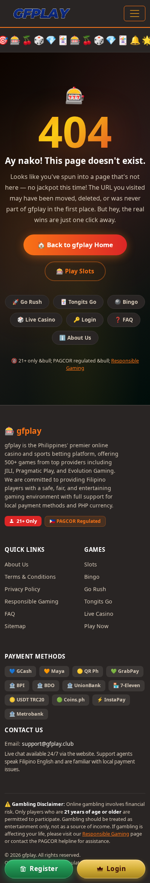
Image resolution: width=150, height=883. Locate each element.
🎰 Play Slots (75, 271)
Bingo (92, 576)
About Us (16, 564)
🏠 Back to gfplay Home (75, 244)
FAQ (10, 613)
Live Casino (98, 613)
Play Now (96, 626)
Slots (90, 564)
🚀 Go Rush (27, 301)
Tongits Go (98, 601)
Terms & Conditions (30, 576)
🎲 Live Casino (36, 319)
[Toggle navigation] (134, 13)
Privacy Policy (22, 589)
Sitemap (15, 626)
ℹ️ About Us (75, 337)
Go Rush (95, 589)
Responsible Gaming (31, 601)
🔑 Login (84, 319)
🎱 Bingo (126, 301)
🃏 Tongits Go (78, 301)
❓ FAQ (124, 319)
